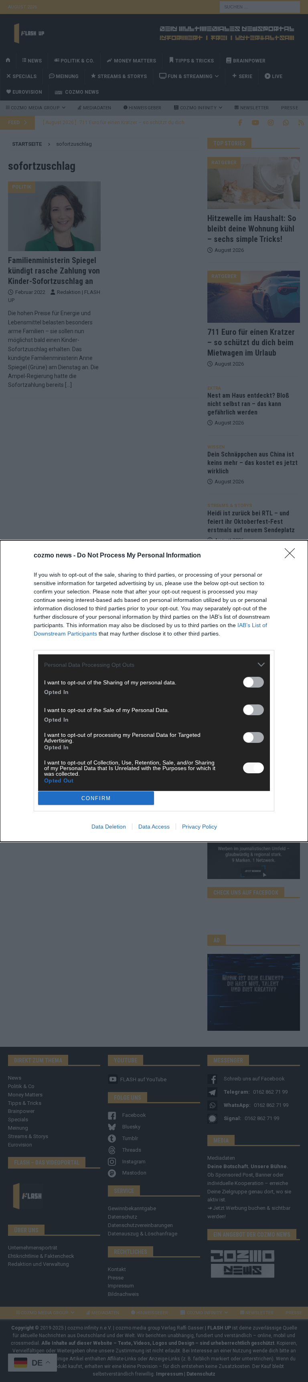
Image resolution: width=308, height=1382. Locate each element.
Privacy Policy (199, 826)
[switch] (253, 682)
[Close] (292, 555)
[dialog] (154, 691)
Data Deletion (108, 826)
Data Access (154, 826)
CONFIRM (96, 798)
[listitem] (154, 664)
